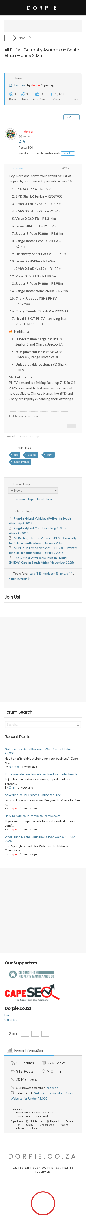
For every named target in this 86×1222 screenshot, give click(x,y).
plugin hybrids (21, 461)
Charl (12, 787)
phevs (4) (66, 573)
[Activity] (24, 141)
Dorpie (43, 7)
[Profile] (20, 141)
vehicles (32, 454)
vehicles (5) (51, 573)
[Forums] (9, 37)
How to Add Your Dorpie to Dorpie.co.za (32, 816)
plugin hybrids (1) (20, 579)
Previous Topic (24, 499)
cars (16, 454)
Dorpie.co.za (43, 1156)
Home (8, 1015)
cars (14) (36, 573)
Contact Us (11, 1019)
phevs (49, 454)
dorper (35, 85)
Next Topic (45, 499)
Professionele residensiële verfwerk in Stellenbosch (41, 774)
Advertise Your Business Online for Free (33, 795)
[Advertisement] (43, 659)
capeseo (14, 766)
